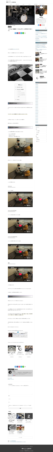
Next (32, 352)
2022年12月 (36, 96)
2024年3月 (36, 90)
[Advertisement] (20, 40)
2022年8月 (36, 99)
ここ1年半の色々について (38, 45)
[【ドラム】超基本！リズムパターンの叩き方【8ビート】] (21, 33)
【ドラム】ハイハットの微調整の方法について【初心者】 (41, 34)
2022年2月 (36, 107)
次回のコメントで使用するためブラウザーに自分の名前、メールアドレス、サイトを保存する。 (19, 406)
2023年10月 (36, 92)
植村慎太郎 (43, 46)
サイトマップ (21, 446)
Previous (8, 352)
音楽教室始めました (42, 77)
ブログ (23, 4)
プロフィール (17, 4)
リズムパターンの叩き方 (20, 89)
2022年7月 (36, 101)
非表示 (21, 84)
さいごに (17, 99)
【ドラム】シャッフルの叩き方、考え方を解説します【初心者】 (12, 420)
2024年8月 (36, 87)
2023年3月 (36, 93)
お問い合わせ (35, 4)
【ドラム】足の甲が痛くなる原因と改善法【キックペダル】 (18, 441)
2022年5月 (36, 104)
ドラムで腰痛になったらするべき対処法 (40, 47)
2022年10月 (36, 98)
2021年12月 (36, 110)
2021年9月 (36, 113)
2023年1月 (36, 95)
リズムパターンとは (19, 87)
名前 (9, 395)
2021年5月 (36, 119)
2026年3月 (36, 84)
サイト (9, 402)
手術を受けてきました (38, 46)
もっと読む (20, 437)
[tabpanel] (12, 352)
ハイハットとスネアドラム (21, 94)
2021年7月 (36, 116)
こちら (19, 342)
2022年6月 (36, 102)
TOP (10, 4)
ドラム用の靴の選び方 (13, 440)
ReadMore (11, 356)
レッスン (30, 4)
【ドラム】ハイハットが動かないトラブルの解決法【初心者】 (41, 38)
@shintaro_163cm (15, 49)
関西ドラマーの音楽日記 (11, 2)
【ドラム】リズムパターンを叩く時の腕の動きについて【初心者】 (20, 432)
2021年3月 (36, 122)
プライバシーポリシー (42, 4)
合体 (18, 96)
